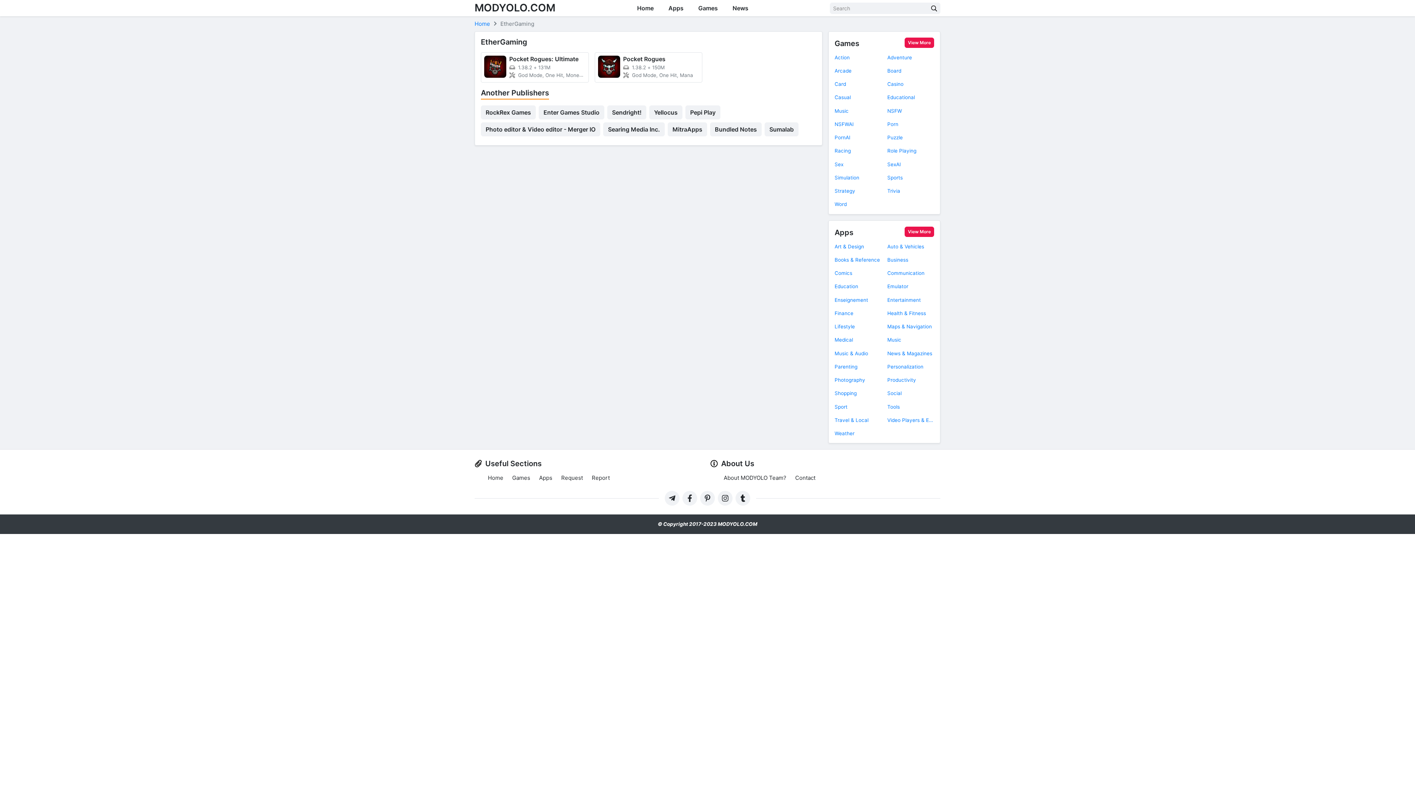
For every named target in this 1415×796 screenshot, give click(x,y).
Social (894, 393)
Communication (906, 273)
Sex (839, 164)
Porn (892, 124)
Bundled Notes (736, 129)
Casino (895, 84)
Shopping (846, 393)
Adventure (899, 57)
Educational (901, 97)
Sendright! (627, 112)
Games (708, 8)
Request (572, 477)
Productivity (901, 380)
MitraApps (687, 129)
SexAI (894, 164)
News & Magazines (909, 353)
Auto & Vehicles (905, 246)
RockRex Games (508, 112)
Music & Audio (851, 353)
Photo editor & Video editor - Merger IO (540, 129)
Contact (805, 477)
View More (919, 42)
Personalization (905, 367)
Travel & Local (852, 420)
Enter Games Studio (572, 112)
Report (601, 477)
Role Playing (901, 151)
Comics (843, 273)
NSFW (894, 111)
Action (842, 57)
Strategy (845, 191)
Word (841, 204)
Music (842, 111)
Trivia (893, 191)
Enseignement (851, 300)
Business (897, 260)
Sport (841, 407)
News (740, 8)
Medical (844, 340)
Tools (893, 407)
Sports (895, 178)
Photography (850, 380)
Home (645, 8)
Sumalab (781, 129)
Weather (845, 433)
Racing (843, 151)
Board (894, 71)
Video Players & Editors (910, 420)
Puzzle (895, 137)
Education (846, 286)
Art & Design (849, 246)
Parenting (846, 367)
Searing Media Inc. (634, 129)
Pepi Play (703, 112)
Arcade (843, 71)
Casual (843, 97)
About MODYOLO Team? (755, 477)
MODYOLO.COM (515, 7)
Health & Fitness (906, 313)
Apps (676, 8)
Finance (844, 313)
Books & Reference (857, 260)
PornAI (842, 137)
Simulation (847, 178)
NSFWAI (844, 124)
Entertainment (904, 300)
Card (840, 84)
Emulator (897, 286)
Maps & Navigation (909, 326)
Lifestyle (845, 326)
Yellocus (666, 112)
